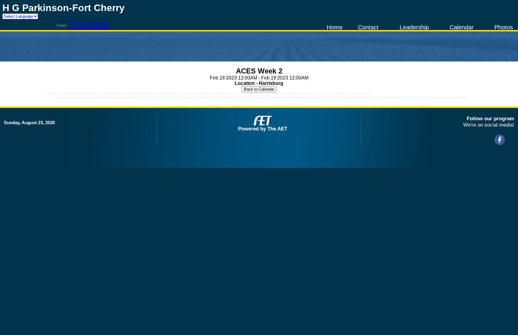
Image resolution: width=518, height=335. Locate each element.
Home (335, 27)
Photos (503, 27)
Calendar (462, 27)
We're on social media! (488, 125)
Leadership (414, 27)
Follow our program (490, 118)
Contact (368, 27)
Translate (88, 24)
